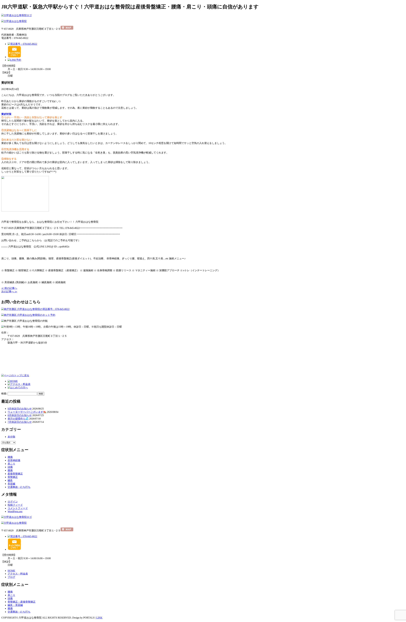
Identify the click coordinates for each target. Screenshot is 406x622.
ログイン (13, 501)
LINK (99, 617)
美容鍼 (11, 483)
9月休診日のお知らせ (20, 408)
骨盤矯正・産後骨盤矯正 (22, 601)
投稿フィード (15, 505)
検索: (4, 393)
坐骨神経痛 (14, 460)
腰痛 (10, 457)
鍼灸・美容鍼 (15, 605)
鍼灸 (10, 480)
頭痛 (10, 467)
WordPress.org (15, 511)
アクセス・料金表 (18, 573)
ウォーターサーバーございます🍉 (27, 412)
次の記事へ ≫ (9, 291)
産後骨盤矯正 (15, 473)
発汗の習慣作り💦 (18, 418)
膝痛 (10, 470)
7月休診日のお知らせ (20, 422)
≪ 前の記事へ (9, 288)
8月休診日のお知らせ (20, 415)
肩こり (11, 463)
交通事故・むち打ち (19, 487)
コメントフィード (18, 508)
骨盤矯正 (13, 477)
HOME (11, 570)
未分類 (11, 436)
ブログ (11, 577)
